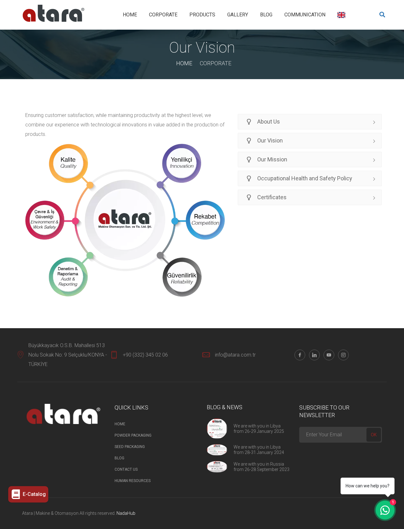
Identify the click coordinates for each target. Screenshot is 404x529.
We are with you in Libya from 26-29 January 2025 (259, 428)
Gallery (237, 15)
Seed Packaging (130, 447)
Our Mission (271, 159)
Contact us (126, 469)
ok (374, 434)
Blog (266, 15)
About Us (268, 121)
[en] (341, 15)
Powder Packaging (133, 435)
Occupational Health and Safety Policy (304, 178)
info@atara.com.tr (235, 355)
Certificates (271, 197)
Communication (304, 15)
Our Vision (269, 140)
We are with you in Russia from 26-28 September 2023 (261, 467)
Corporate (163, 15)
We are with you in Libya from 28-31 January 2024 (259, 450)
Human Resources (133, 481)
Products (202, 15)
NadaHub (125, 513)
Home (130, 15)
